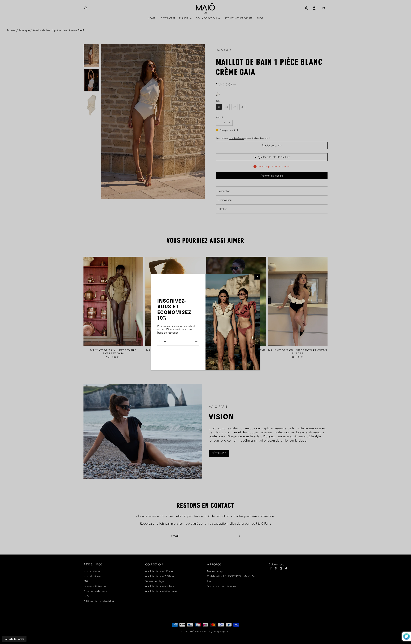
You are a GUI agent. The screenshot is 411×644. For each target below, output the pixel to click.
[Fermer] (257, 276)
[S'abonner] (196, 341)
